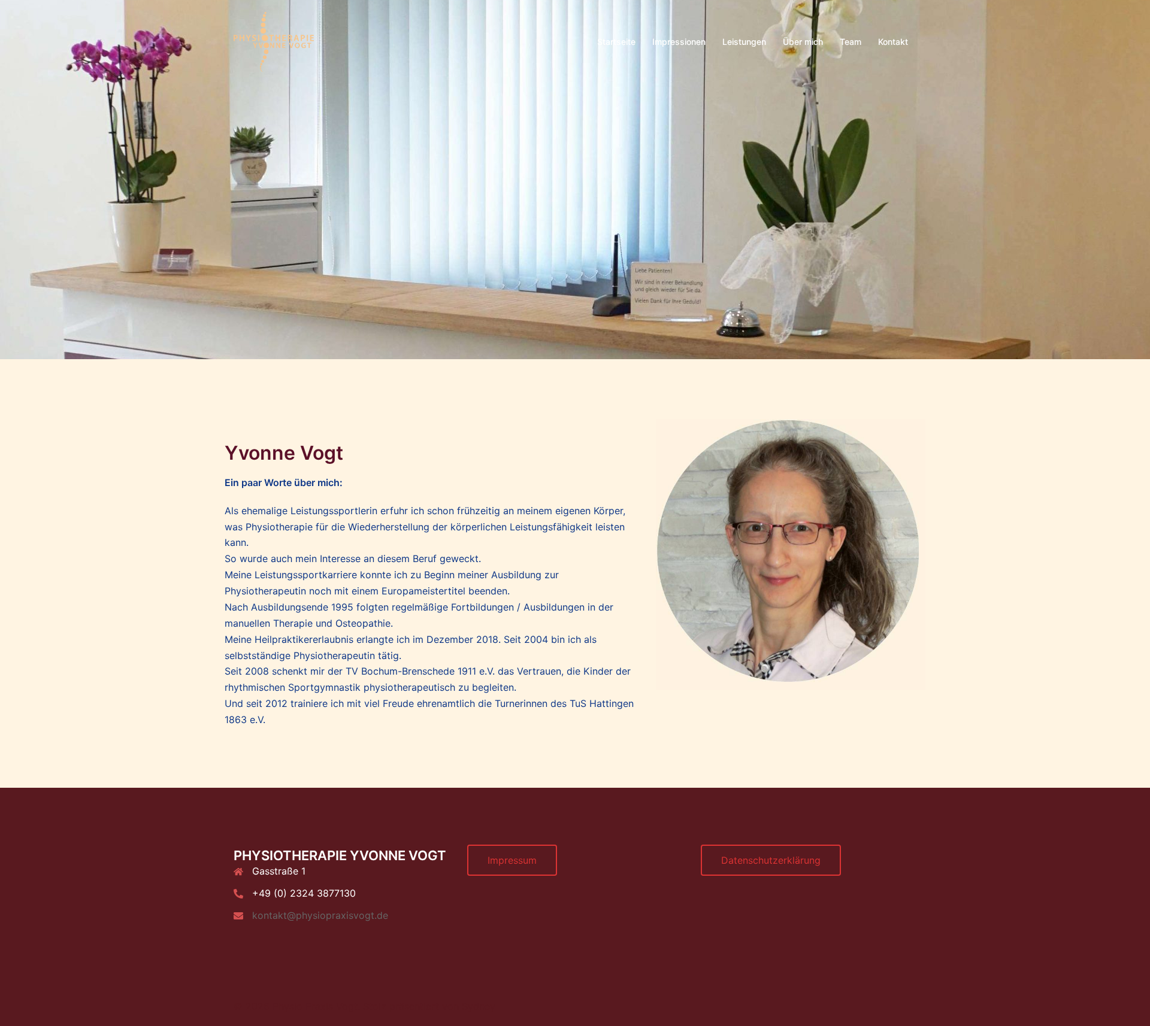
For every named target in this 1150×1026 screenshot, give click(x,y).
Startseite (616, 42)
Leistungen (744, 42)
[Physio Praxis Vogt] (274, 41)
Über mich (803, 42)
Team (850, 42)
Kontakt (893, 42)
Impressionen (679, 42)
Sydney (478, 1006)
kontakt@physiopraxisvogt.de (320, 915)
